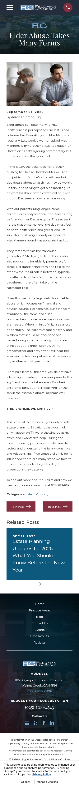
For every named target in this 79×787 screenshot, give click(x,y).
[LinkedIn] (52, 723)
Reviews (39, 642)
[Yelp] (35, 723)
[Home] (38, 7)
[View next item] (40, 584)
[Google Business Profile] (27, 723)
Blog (39, 617)
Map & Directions (39, 690)
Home (39, 604)
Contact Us (39, 623)
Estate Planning (37, 494)
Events (39, 630)
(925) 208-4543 (39, 707)
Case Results (39, 636)
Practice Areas (39, 610)
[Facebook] (44, 723)
